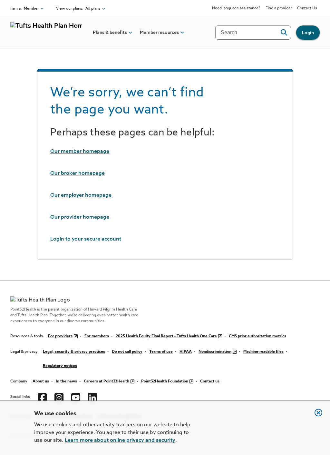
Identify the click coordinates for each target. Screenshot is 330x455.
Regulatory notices (60, 366)
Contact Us (307, 8)
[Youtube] (76, 397)
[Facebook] (42, 397)
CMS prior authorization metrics (257, 336)
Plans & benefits (110, 32)
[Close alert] (315, 416)
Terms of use (161, 352)
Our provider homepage (79, 217)
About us (41, 381)
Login (308, 33)
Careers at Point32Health (106, 381)
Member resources (159, 32)
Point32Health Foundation (164, 381)
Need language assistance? (236, 8)
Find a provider (279, 8)
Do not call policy (127, 352)
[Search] (284, 32)
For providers (60, 336)
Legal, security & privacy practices (74, 352)
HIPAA (186, 352)
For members (96, 336)
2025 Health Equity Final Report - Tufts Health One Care (166, 336)
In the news (66, 381)
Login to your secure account (85, 239)
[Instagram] (59, 397)
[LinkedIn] (92, 397)
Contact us (209, 381)
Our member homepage (79, 151)
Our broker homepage (77, 173)
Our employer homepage (81, 195)
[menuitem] (110, 32)
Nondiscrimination (215, 352)
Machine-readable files (263, 352)
